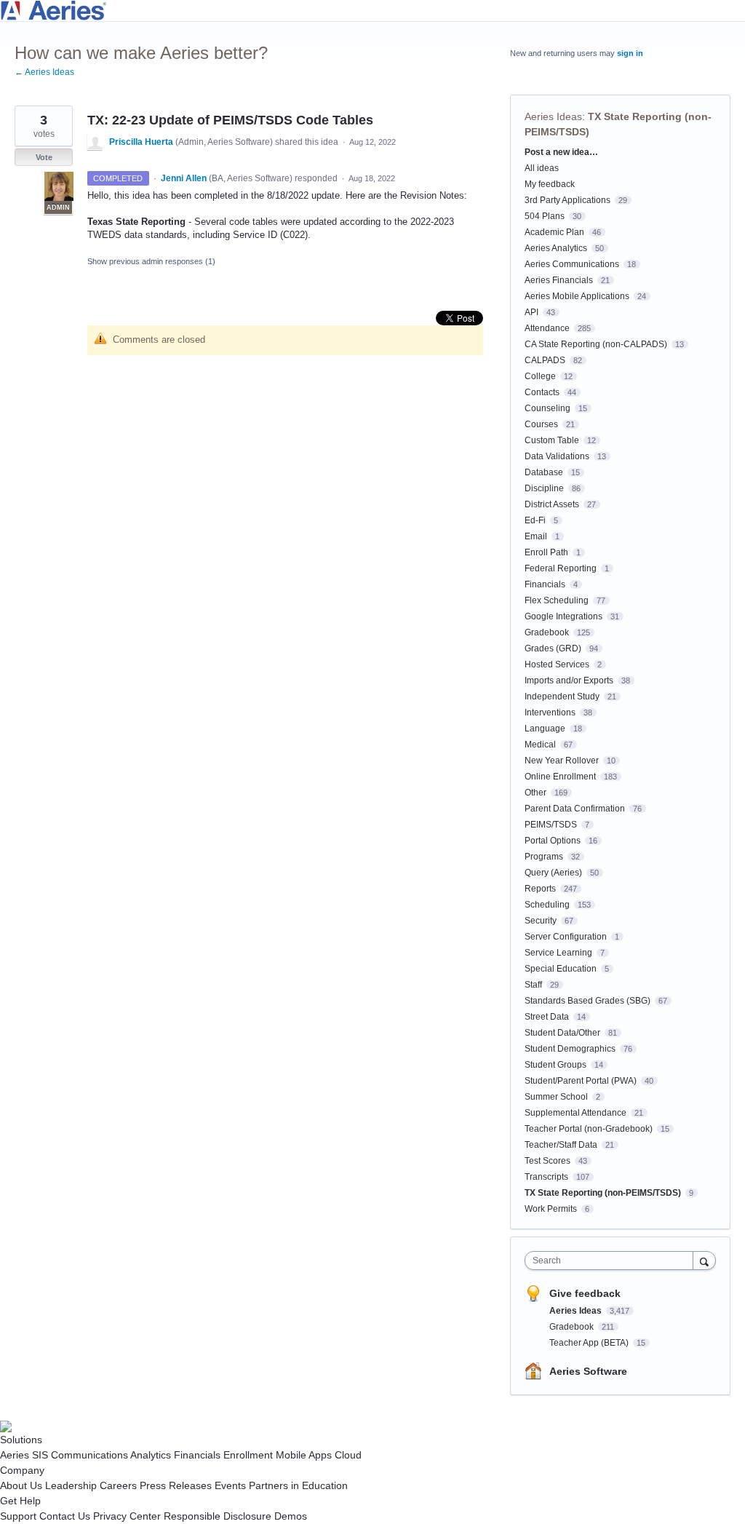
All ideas (542, 168)
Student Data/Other (562, 1033)
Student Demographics (570, 1049)
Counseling (547, 408)
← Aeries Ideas (44, 72)
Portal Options (553, 841)
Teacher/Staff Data (561, 1145)
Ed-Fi (535, 520)
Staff (533, 985)
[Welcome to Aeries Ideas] (372, 10)
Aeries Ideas (553, 116)
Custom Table (552, 440)
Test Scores (547, 1161)
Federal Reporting (561, 568)
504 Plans (545, 216)
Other (535, 792)
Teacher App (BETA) (590, 1343)
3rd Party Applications (567, 200)
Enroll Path (546, 552)
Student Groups (555, 1065)
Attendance (547, 328)
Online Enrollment (560, 776)
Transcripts (546, 1177)
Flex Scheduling (557, 600)
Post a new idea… (561, 152)
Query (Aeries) (553, 873)
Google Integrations (563, 616)
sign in (630, 53)
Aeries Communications (572, 264)
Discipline (544, 488)
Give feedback (585, 1293)
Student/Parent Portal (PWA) (581, 1081)
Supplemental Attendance (575, 1113)
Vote (44, 157)
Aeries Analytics (556, 248)
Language (545, 728)
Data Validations (557, 456)
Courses (541, 424)
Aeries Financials (559, 280)
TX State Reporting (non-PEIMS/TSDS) (603, 1193)
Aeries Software (588, 1371)
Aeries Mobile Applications (577, 296)
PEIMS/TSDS (551, 824)
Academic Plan (554, 232)
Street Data (547, 1017)
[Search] (704, 1260)
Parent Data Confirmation (575, 808)
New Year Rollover (562, 760)
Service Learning (558, 953)
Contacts (542, 392)
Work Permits (551, 1209)
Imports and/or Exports (569, 680)
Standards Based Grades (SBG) (587, 1001)
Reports (540, 889)
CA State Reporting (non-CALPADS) (596, 344)
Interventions (550, 712)
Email (536, 536)
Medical (540, 744)
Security (541, 921)
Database (544, 472)
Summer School (556, 1097)
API (531, 312)
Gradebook (547, 632)
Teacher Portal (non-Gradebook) (589, 1129)
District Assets (552, 504)
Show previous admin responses (151, 261)
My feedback (550, 184)
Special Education (561, 969)
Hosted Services (557, 664)
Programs (544, 857)
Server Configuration (566, 937)
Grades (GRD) (553, 648)
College (540, 376)
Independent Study (562, 696)
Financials (545, 584)
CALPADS (545, 360)
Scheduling (547, 905)
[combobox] (612, 1260)
